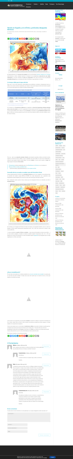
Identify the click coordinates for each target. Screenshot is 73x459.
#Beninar (10, 166)
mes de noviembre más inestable (37, 274)
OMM (61, 181)
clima (63, 157)
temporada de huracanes (59, 189)
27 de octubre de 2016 (31, 168)
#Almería (37, 165)
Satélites (42, 4)
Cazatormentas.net (23, 390)
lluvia (56, 173)
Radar (46, 4)
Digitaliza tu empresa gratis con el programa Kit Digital (59, 107)
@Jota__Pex (57, 79)
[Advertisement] (28, 18)
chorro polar (63, 153)
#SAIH (14, 166)
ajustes (45, 457)
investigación (58, 171)
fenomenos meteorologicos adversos (60, 164)
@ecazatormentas (59, 78)
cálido (57, 159)
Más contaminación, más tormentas (59, 205)
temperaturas (63, 187)
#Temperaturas (12, 165)
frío (56, 167)
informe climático (58, 169)
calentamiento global (59, 149)
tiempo (57, 191)
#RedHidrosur (31, 165)
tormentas (63, 191)
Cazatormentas (11, 31)
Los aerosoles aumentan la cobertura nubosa (60, 200)
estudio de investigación (59, 161)
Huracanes (28, 7)
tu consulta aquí (62, 244)
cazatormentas (58, 153)
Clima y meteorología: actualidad (40, 31)
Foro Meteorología (60, 4)
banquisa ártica (58, 147)
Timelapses (51, 4)
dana (59, 159)
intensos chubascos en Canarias (43, 74)
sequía (64, 185)
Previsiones (28, 4)
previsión (57, 185)
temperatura (57, 187)
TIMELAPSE (58, 61)
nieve (60, 179)
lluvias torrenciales (58, 175)
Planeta (57, 183)
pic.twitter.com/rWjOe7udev (21, 166)
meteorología (58, 177)
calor (64, 149)
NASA (62, 177)
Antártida (60, 145)
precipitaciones (61, 183)
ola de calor (57, 181)
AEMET (57, 145)
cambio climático (58, 151)
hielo (58, 167)
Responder (46, 346)
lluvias (59, 173)
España (62, 159)
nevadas (57, 179)
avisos (64, 145)
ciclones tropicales (58, 157)
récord (61, 185)
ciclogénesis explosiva (59, 155)
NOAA (63, 179)
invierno (62, 171)
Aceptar (52, 457)
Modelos (36, 4)
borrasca (63, 147)
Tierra (60, 191)
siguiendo (36, 235)
